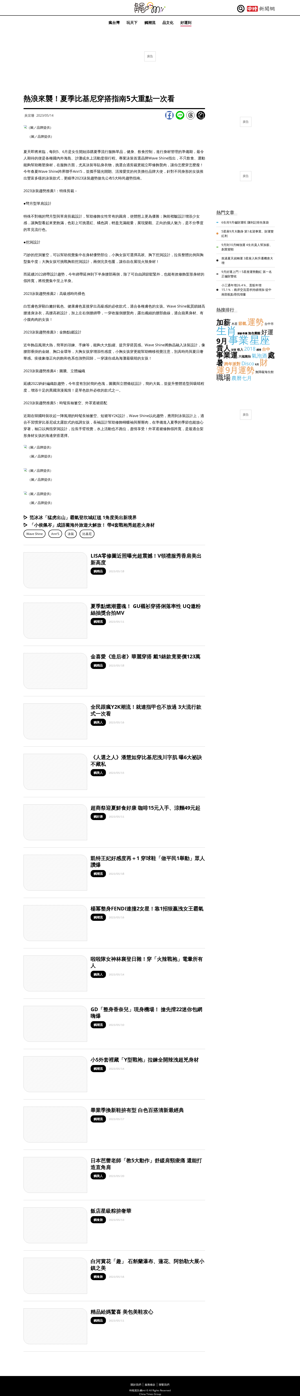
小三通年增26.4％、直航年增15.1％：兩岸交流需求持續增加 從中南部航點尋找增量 (246, 289)
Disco (247, 363)
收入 (240, 349)
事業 (238, 340)
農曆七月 (241, 377)
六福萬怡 (245, 356)
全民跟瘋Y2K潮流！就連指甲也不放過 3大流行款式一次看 (146, 710)
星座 (260, 340)
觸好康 (98, 816)
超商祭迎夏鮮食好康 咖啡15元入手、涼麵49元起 (145, 807)
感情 (258, 349)
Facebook (169, 115)
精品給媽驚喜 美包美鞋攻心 (122, 1311)
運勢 (255, 321)
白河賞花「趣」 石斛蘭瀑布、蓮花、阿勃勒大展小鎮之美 (147, 1264)
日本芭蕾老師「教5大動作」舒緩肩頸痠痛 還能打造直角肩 (146, 1163)
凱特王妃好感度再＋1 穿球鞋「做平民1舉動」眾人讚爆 (148, 861)
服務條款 (150, 1384)
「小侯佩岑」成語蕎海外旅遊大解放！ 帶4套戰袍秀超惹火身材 (92, 525)
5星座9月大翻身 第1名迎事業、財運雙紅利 (247, 233)
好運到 (185, 22)
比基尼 (87, 534)
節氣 (242, 323)
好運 (267, 332)
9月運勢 (239, 369)
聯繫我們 (164, 1384)
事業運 (227, 355)
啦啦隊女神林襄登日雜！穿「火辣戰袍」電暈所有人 (147, 962)
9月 (222, 341)
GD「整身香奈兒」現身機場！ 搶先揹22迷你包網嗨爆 (146, 1012)
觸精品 (98, 571)
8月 (257, 364)
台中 (266, 349)
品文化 (167, 22)
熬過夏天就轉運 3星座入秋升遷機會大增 (247, 260)
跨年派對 (232, 363)
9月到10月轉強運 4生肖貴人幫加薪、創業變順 (246, 247)
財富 (233, 349)
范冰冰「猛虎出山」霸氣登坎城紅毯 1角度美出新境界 (83, 517)
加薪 (223, 322)
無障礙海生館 (264, 372)
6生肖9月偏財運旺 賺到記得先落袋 (245, 222)
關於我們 (136, 1384)
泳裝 (71, 534)
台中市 (269, 324)
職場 (223, 377)
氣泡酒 (259, 355)
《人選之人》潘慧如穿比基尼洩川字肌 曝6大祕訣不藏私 (146, 760)
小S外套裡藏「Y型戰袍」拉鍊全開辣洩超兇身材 (145, 1059)
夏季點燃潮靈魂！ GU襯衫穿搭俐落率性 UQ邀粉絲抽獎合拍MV (146, 609)
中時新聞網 (260, 9)
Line (180, 115)
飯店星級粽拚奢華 (111, 1210)
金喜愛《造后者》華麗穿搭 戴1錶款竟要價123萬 (145, 656)
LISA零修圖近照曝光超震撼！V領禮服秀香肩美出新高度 (146, 559)
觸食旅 (98, 1220)
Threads (190, 115)
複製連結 (201, 115)
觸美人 (98, 722)
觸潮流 (150, 22)
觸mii (150, 7)
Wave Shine (34, 534)
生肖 (226, 330)
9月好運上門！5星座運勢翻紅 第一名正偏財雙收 (246, 274)
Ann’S (55, 534)
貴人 (223, 348)
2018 (250, 348)
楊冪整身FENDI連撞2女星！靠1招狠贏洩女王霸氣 (147, 908)
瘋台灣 (114, 22)
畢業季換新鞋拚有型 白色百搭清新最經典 (137, 1109)
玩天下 (132, 22)
